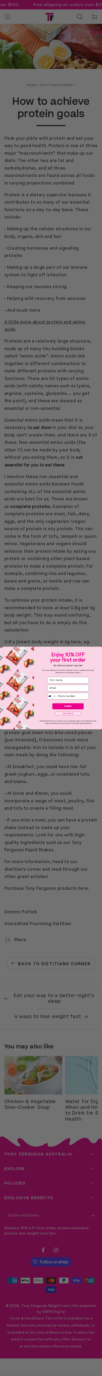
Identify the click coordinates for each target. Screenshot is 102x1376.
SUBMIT (68, 706)
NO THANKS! (68, 713)
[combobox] (51, 696)
